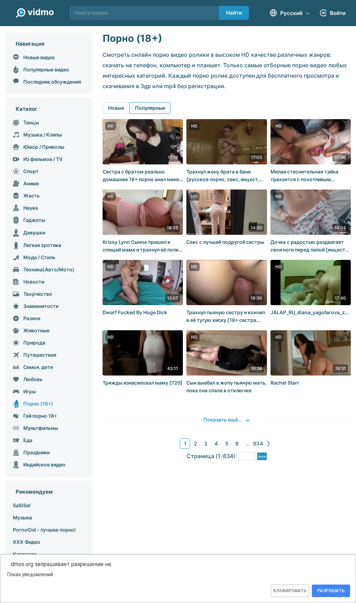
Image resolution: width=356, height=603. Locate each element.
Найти (234, 12)
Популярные (150, 108)
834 (258, 443)
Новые (116, 108)
